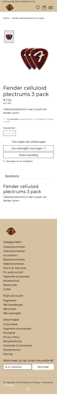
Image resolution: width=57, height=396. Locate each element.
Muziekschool (11, 280)
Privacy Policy (11, 337)
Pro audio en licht (13, 272)
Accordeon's (10, 255)
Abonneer (43, 366)
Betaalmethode (12, 341)
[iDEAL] (28, 389)
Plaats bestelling (28, 155)
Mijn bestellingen (13, 304)
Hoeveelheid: (9, 128)
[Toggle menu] (51, 7)
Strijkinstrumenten (13, 263)
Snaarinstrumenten (14, 246)
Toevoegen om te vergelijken (19, 161)
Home (6, 18)
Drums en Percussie (14, 268)
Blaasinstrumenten (14, 259)
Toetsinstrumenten (14, 251)
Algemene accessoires (16, 276)
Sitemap (8, 354)
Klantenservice (11, 349)
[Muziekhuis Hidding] (9, 7)
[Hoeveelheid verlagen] (6, 133)
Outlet (7, 289)
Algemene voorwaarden (17, 328)
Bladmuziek (10, 285)
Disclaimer (9, 332)
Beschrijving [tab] (12, 175)
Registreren (9, 300)
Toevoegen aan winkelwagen (29, 141)
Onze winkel (10, 324)
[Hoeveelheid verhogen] (13, 133)
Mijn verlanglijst (12, 313)
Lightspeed (8, 385)
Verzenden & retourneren (17, 345)
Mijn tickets (9, 309)
